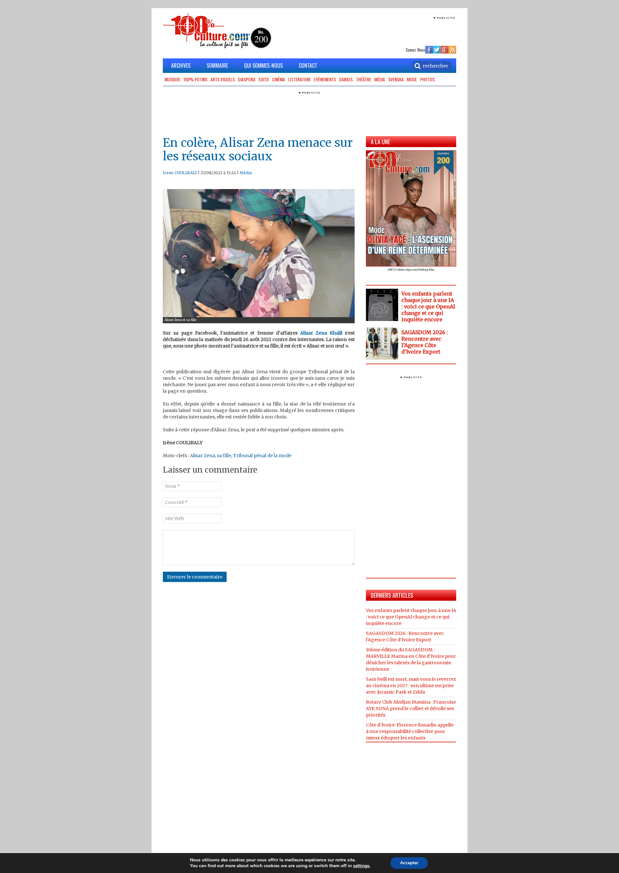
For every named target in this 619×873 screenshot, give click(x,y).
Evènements (325, 79)
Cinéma (278, 79)
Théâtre (363, 79)
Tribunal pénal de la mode (262, 455)
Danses (346, 79)
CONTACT (308, 65)
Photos (427, 79)
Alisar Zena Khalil (321, 333)
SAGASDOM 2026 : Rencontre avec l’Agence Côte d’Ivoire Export (424, 342)
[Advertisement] (380, 30)
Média (379, 79)
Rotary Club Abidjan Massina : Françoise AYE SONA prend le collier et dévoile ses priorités (411, 708)
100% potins (195, 79)
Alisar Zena (202, 455)
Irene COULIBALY (180, 172)
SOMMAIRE (217, 65)
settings (361, 866)
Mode (412, 79)
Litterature (299, 79)
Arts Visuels (223, 79)
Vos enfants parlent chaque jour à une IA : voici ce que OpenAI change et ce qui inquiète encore (428, 306)
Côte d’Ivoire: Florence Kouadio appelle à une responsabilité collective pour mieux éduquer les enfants (410, 731)
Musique (172, 79)
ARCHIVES (181, 65)
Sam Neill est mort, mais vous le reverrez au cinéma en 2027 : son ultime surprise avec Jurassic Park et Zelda (411, 685)
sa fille (224, 455)
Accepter (409, 863)
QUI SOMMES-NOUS (263, 65)
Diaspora (246, 79)
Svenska (396, 79)
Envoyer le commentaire (194, 577)
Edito (264, 79)
